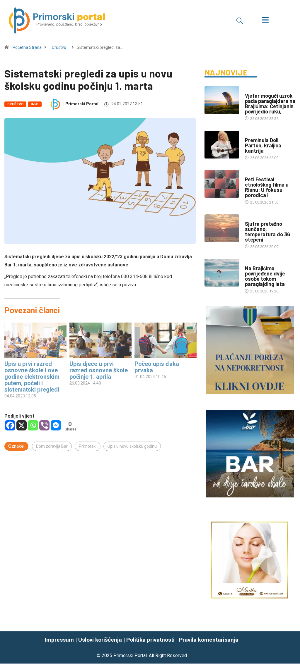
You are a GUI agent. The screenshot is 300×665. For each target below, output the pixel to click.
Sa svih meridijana (262, 134)
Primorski (87, 446)
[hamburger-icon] (265, 20)
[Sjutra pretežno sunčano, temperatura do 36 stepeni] (221, 228)
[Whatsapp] (33, 425)
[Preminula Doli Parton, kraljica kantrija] (221, 145)
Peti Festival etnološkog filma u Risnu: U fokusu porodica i (267, 187)
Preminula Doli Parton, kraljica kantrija (263, 145)
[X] (21, 425)
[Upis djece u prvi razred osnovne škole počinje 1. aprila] (100, 340)
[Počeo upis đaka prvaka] (165, 340)
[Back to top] (292, 647)
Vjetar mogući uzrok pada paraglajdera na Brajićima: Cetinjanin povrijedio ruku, (270, 103)
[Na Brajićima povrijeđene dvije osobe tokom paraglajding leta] (221, 273)
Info (35, 104)
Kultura (252, 173)
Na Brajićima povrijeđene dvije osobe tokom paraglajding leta (265, 276)
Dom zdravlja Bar (52, 446)
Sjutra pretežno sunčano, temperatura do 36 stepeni (267, 231)
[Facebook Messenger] (56, 425)
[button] (240, 20)
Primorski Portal (81, 103)
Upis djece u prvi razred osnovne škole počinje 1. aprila (98, 370)
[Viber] (44, 425)
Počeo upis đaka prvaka (156, 367)
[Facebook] (10, 425)
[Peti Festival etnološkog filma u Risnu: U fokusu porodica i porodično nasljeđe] (221, 184)
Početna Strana (27, 47)
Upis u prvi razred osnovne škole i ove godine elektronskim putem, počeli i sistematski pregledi (31, 376)
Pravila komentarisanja (208, 639)
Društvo (59, 47)
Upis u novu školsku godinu (132, 446)
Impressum (59, 639)
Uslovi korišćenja (100, 639)
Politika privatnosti (150, 639)
